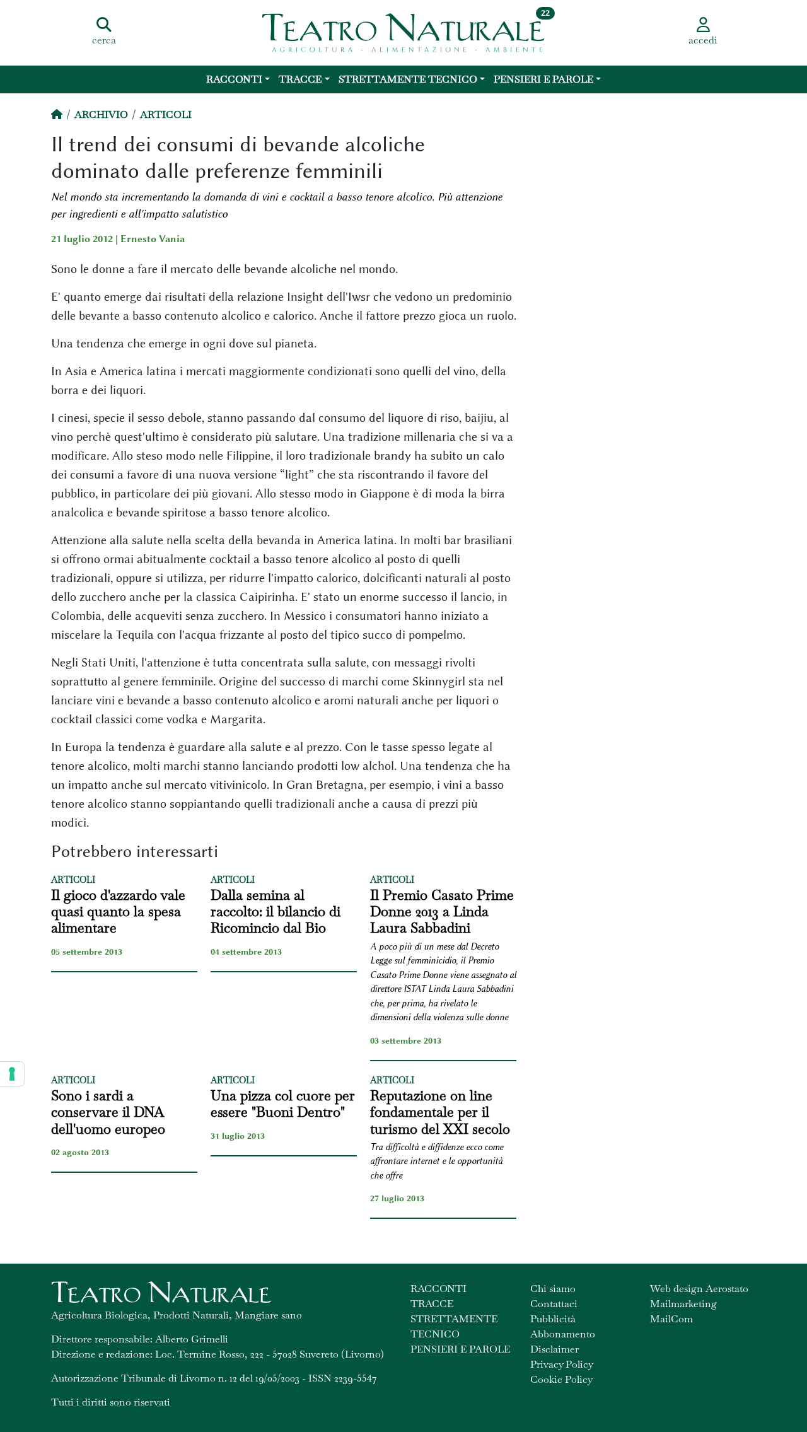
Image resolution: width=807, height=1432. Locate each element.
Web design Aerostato (699, 1288)
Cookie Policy (561, 1379)
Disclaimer (554, 1349)
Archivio (101, 114)
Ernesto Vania (152, 239)
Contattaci (554, 1303)
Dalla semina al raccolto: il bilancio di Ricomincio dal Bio (275, 911)
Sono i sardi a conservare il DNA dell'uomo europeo (108, 1112)
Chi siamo (553, 1288)
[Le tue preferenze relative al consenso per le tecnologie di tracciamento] (12, 1074)
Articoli (166, 114)
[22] (403, 31)
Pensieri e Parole (543, 79)
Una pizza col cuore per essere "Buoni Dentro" (283, 1104)
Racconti (234, 79)
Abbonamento (562, 1334)
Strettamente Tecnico (408, 79)
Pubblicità (553, 1318)
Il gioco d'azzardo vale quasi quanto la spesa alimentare (118, 911)
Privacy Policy (561, 1364)
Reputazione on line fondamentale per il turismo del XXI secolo (440, 1112)
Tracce (300, 79)
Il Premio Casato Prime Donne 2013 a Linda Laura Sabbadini (442, 911)
